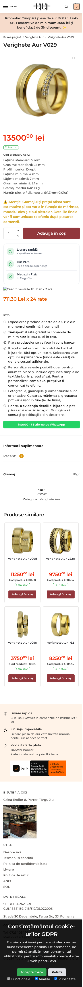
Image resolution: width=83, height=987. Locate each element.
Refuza (57, 972)
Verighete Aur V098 (22, 558)
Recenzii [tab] (12, 456)
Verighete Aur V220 (60, 558)
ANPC (7, 881)
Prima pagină (12, 37)
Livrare (8, 869)
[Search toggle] (66, 6)
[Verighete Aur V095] (22, 624)
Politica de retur (16, 875)
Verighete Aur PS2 (60, 642)
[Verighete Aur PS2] (60, 624)
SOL (6, 887)
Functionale (20, 979)
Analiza (44, 979)
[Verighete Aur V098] (22, 540)
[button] (18, 231)
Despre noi (12, 852)
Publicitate (67, 979)
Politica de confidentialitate (25, 864)
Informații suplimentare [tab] (23, 446)
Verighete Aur (34, 37)
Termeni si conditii (18, 858)
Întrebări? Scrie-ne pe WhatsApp (41, 424)
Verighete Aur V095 (22, 642)
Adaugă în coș (51, 233)
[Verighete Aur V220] (60, 540)
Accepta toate (32, 972)
